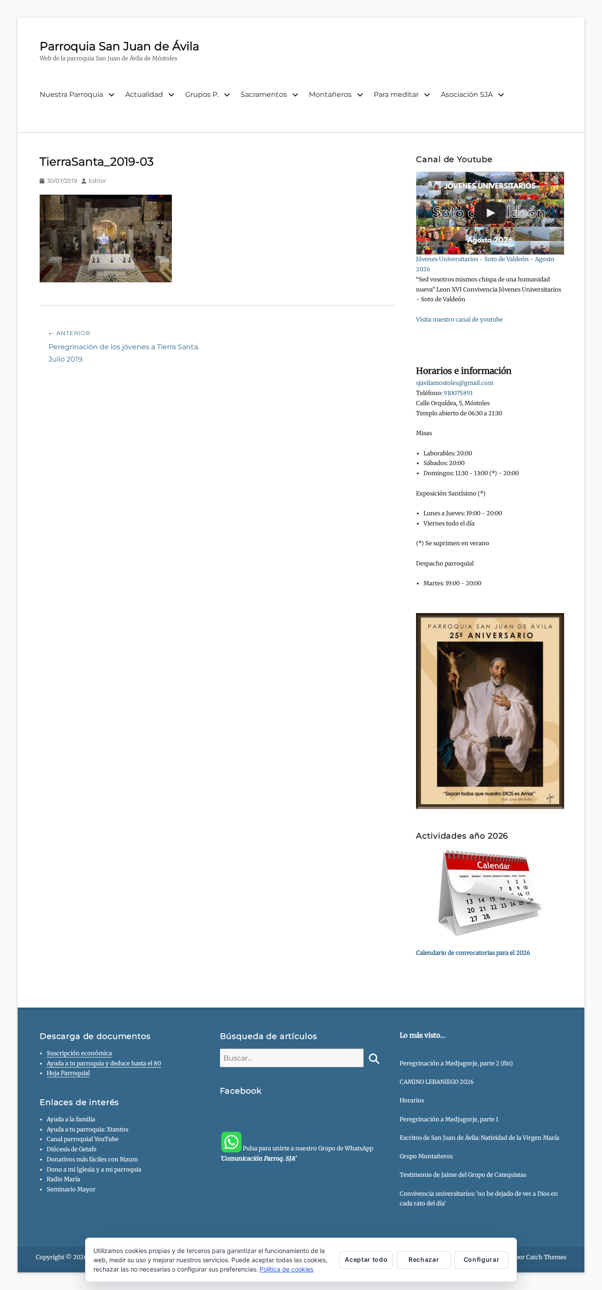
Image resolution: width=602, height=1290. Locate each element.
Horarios (412, 1100)
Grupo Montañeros (426, 1156)
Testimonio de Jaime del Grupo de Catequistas (463, 1175)
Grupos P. (202, 94)
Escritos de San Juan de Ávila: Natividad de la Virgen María (479, 1138)
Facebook (241, 1091)
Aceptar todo (366, 1259)
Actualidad (144, 94)
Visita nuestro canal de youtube (459, 319)
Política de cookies (286, 1269)
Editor (97, 180)
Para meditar (396, 94)
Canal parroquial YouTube (83, 1139)
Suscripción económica (79, 1053)
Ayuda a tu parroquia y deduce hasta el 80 (104, 1063)
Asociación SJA (467, 94)
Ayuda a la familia (71, 1119)
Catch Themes (546, 1257)
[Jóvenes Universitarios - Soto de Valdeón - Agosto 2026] (490, 213)
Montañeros (330, 94)
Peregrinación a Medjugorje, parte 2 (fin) (456, 1063)
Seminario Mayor (71, 1189)
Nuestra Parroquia (71, 94)
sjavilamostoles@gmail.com (455, 383)
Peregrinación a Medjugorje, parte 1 (449, 1119)
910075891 (458, 393)
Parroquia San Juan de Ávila (119, 46)
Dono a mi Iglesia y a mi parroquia (94, 1169)
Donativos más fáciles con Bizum (92, 1159)
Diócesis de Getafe (72, 1149)
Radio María (63, 1179)
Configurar (482, 1259)
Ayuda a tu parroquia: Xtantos (87, 1129)
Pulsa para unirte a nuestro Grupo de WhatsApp (296, 1153)
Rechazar (424, 1259)
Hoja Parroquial (68, 1073)
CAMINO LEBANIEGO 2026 (437, 1082)
